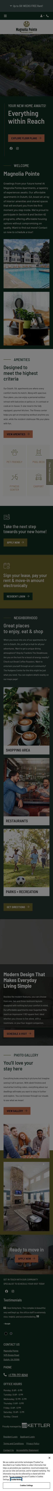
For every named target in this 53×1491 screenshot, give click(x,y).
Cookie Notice (16, 1479)
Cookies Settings (26, 1485)
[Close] (49, 1458)
